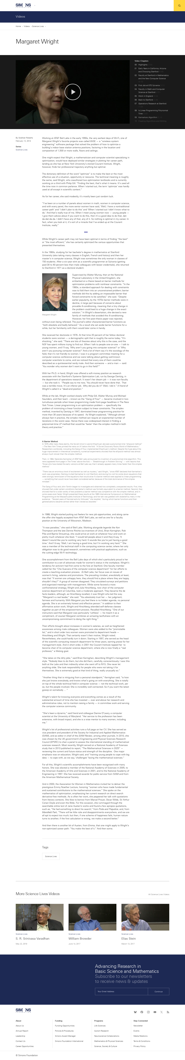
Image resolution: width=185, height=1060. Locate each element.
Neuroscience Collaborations (106, 1036)
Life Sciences (100, 1026)
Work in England (148, 96)
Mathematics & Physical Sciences (108, 1041)
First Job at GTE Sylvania (151, 85)
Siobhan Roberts (25, 138)
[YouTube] (155, 1012)
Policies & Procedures (64, 1031)
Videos (20, 16)
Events (136, 1031)
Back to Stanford (148, 100)
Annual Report (22, 1031)
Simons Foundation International (69, 1041)
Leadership (20, 1036)
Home (18, 26)
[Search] (179, 5)
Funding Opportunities (65, 1026)
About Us (20, 1026)
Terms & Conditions (142, 1041)
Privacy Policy (140, 1046)
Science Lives (38, 26)
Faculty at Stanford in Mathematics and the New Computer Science (153, 78)
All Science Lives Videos (158, 894)
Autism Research (101, 1031)
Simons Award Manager (65, 1036)
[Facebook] (142, 1012)
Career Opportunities (25, 1046)
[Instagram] (148, 1012)
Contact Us (20, 1041)
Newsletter (138, 1026)
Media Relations (140, 1036)
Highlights (145, 65)
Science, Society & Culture (105, 1046)
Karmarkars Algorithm (150, 117)
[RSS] (168, 1012)
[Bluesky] (135, 1012)
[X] (161, 1012)
